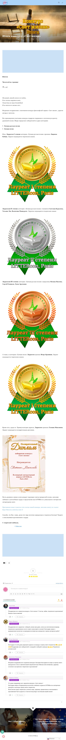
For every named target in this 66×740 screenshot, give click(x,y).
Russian (51, 738)
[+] (33, 593)
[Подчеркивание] (15, 594)
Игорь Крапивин (13, 639)
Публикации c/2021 (8, 31)
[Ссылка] (29, 594)
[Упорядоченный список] (20, 594)
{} (31, 593)
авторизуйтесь (59, 583)
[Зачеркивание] (18, 594)
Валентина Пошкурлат (15, 657)
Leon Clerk (12, 605)
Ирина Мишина (13, 621)
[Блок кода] (27, 594)
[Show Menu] (62, 2)
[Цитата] (25, 594)
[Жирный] (11, 594)
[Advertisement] (33, 61)
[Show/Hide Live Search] (58, 2)
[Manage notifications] (3, 736)
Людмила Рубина (13, 677)
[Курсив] (13, 594)
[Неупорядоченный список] (22, 594)
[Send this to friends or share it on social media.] (9, 563)
